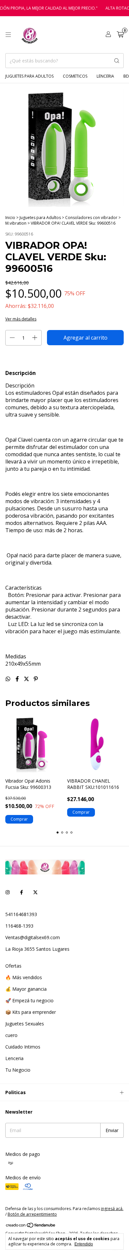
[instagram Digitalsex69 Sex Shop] (7, 892)
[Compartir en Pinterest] (35, 679)
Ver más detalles (20, 319)
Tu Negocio (17, 1070)
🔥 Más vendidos (23, 977)
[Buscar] (116, 61)
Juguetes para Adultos (29, 76)
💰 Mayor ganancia (26, 989)
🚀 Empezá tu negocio (29, 1000)
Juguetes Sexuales (24, 1023)
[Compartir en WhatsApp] (8, 679)
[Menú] (8, 35)
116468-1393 (19, 926)
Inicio (10, 217)
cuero (11, 1035)
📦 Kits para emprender (30, 1012)
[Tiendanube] (31, 1226)
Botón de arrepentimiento (32, 1214)
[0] (120, 35)
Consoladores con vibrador (91, 217)
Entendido (83, 1244)
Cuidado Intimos (22, 1047)
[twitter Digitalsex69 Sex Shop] (35, 892)
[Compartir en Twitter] (27, 679)
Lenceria (105, 76)
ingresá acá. (112, 1208)
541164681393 (21, 914)
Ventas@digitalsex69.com (32, 937)
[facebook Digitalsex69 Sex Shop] (21, 892)
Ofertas (13, 966)
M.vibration (16, 223)
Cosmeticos (75, 76)
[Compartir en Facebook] (18, 679)
